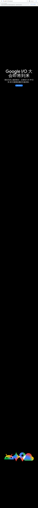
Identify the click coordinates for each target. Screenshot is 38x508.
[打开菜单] (1, 1)
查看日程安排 (19, 85)
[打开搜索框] (27, 1)
